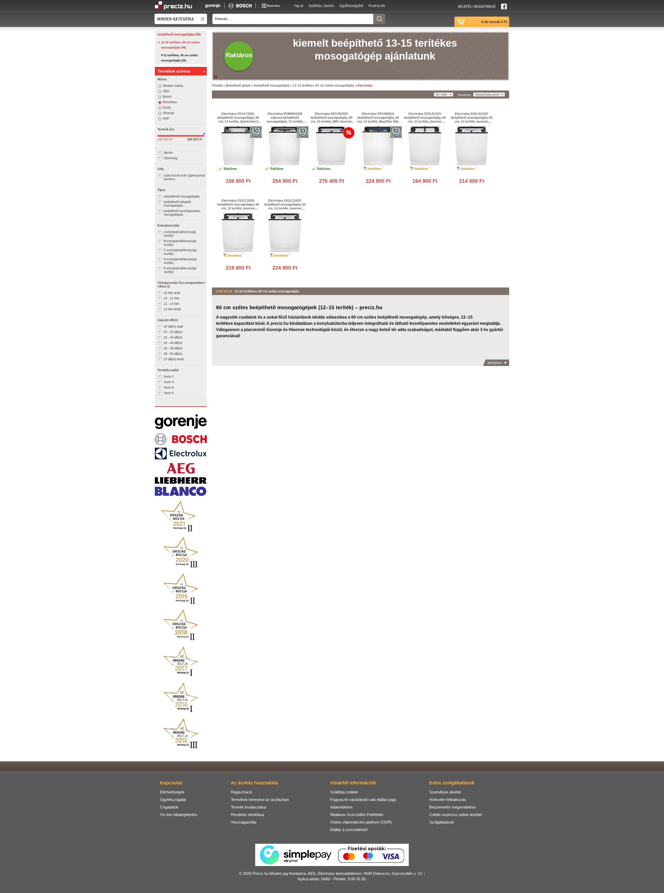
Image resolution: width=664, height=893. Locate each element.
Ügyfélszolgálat (351, 5)
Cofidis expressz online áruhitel (455, 814)
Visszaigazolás (244, 822)
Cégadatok (169, 807)
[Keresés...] (379, 19)
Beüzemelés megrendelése (452, 807)
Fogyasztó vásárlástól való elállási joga (363, 799)
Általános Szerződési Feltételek (356, 814)
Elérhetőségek (172, 792)
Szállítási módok (344, 792)
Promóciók (377, 5)
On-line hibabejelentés (178, 814)
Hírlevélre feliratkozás (447, 799)
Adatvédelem (341, 807)
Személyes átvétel (445, 792)
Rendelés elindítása (247, 814)
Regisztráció (241, 792)
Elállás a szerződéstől (348, 829)
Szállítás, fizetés (321, 5)
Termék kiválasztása (248, 807)
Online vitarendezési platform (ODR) (361, 822)
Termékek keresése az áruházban (260, 799)
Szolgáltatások (441, 822)
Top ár (298, 5)
